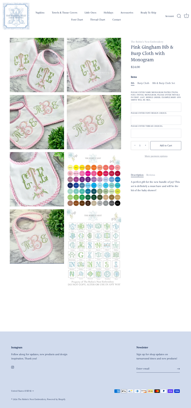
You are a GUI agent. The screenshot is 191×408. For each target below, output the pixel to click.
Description (137, 174)
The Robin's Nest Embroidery (147, 41)
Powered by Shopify (56, 399)
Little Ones (90, 12)
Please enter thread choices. (147, 126)
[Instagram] (12, 366)
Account (169, 16)
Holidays (108, 12)
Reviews (150, 174)
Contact (116, 19)
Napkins (40, 12)
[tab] (138, 175)
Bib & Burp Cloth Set (163, 83)
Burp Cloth (143, 83)
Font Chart (77, 19)
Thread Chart (97, 19)
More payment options (156, 156)
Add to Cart (166, 145)
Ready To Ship (148, 12)
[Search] (179, 16)
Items (134, 76)
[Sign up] (178, 368)
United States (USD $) (21, 390)
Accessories (127, 12)
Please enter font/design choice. (149, 113)
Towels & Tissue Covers (64, 12)
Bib (132, 83)
